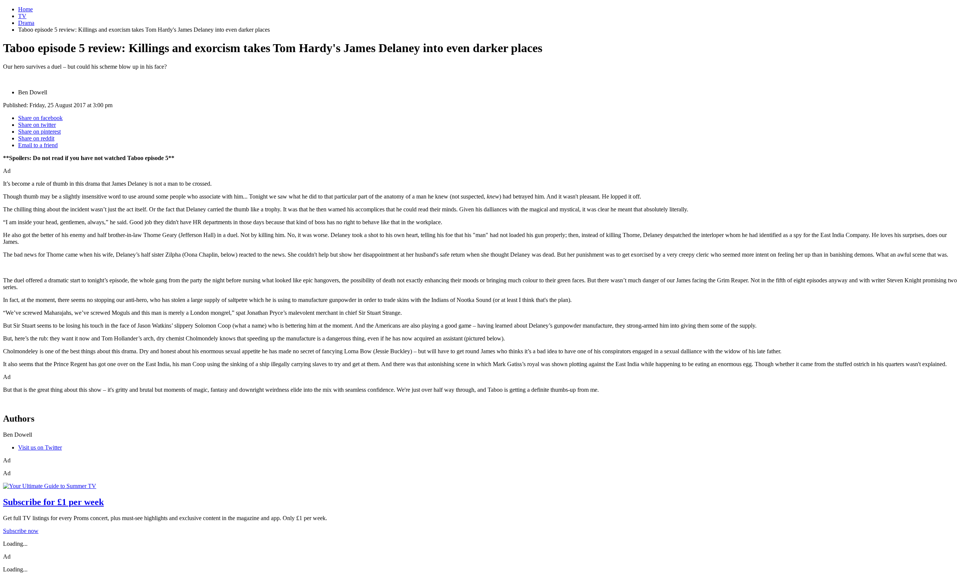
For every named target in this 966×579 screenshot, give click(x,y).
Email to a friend (38, 145)
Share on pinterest (39, 131)
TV (22, 16)
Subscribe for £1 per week (53, 502)
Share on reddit (36, 138)
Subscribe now (20, 531)
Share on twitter (37, 125)
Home (25, 9)
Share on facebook (40, 118)
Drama (26, 23)
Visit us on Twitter (40, 447)
